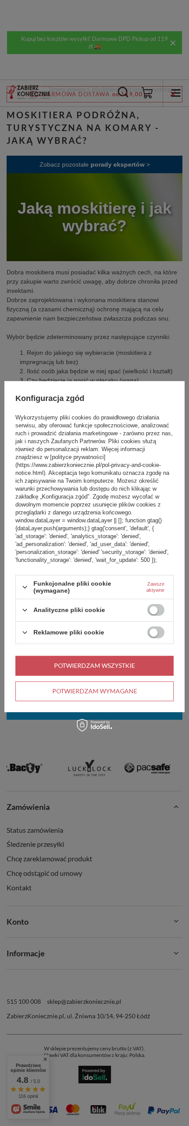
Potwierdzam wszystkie (94, 665)
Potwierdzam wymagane (94, 691)
